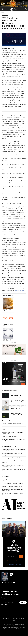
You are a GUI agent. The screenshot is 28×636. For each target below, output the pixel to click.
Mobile (14, 620)
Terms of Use (11, 564)
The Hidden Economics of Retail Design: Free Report (17, 414)
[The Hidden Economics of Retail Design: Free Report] (5, 415)
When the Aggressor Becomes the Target (12, 458)
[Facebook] (2, 583)
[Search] (26, 9)
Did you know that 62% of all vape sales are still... (17, 401)
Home (2, 12)
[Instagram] (5, 583)
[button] (2, 9)
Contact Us (21, 618)
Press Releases (5, 15)
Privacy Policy (18, 564)
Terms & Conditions (7, 618)
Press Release (6, 30)
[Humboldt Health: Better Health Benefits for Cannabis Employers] (5, 395)
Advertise (7, 616)
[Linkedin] (8, 583)
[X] (11, 583)
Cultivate (20, 560)
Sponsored (6, 421)
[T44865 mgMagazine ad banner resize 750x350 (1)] (14, 349)
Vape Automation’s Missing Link (9, 436)
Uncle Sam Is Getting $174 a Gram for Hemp (12, 486)
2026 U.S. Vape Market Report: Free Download (16, 407)
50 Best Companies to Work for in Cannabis (12, 483)
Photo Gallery (6, 518)
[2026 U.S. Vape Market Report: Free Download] (5, 408)
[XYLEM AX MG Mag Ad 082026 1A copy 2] (14, 385)
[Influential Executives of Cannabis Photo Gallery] (14, 529)
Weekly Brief (11, 560)
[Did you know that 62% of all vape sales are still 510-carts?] (5, 402)
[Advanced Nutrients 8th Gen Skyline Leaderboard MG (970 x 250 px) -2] (14, 3)
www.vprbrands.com (19, 290)
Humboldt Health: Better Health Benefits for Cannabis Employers (17, 395)
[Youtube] (14, 583)
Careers (12, 616)
